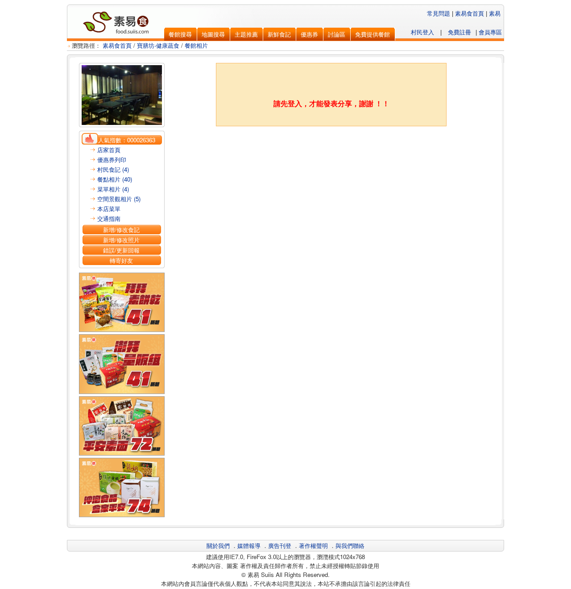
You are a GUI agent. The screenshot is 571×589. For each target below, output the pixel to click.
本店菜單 (108, 208)
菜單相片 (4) (113, 189)
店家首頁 (108, 149)
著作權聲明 (313, 545)
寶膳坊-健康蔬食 (158, 45)
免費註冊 (459, 32)
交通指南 (108, 218)
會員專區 (490, 32)
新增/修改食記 (121, 229)
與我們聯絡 (349, 545)
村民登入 (422, 32)
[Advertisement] (331, 149)
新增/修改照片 (121, 240)
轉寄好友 (121, 260)
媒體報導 (249, 545)
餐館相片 (196, 45)
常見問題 (438, 13)
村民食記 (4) (113, 169)
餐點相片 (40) (114, 179)
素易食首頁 (469, 13)
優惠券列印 (111, 159)
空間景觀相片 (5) (119, 199)
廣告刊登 (279, 545)
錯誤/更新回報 (121, 250)
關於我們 (218, 545)
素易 (495, 13)
